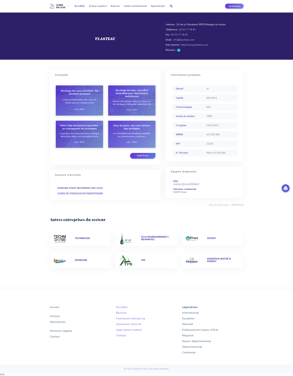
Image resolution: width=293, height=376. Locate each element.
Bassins (115, 6)
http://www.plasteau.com (194, 44)
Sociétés (79, 6)
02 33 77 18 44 (179, 34)
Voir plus (143, 155)
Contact (55, 336)
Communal (189, 352)
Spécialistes (158, 6)
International (190, 312)
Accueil (54, 307)
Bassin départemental (196, 341)
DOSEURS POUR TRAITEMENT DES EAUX (80, 188)
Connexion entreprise (130, 318)
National (187, 324)
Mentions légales (61, 331)
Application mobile (129, 330)
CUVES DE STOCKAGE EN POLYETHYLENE (80, 193)
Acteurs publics (98, 6)
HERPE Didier (180, 192)
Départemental (192, 347)
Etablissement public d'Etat (200, 330)
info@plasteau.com (183, 39)
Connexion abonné (128, 324)
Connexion (234, 6)
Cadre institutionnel (135, 6)
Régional (188, 335)
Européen (188, 318)
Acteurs (55, 316)
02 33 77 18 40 (187, 29)
